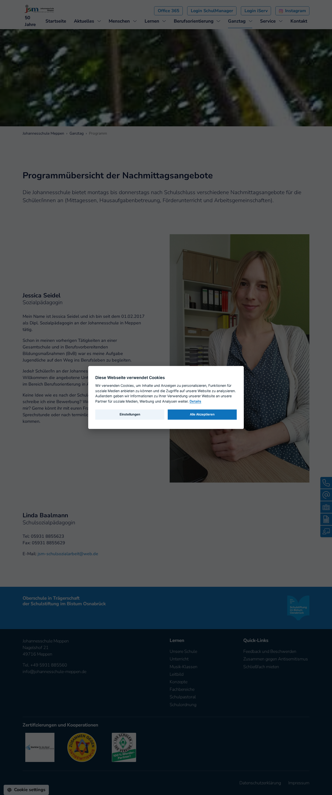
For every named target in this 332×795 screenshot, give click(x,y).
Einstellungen (130, 414)
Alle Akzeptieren (202, 414)
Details (195, 401)
